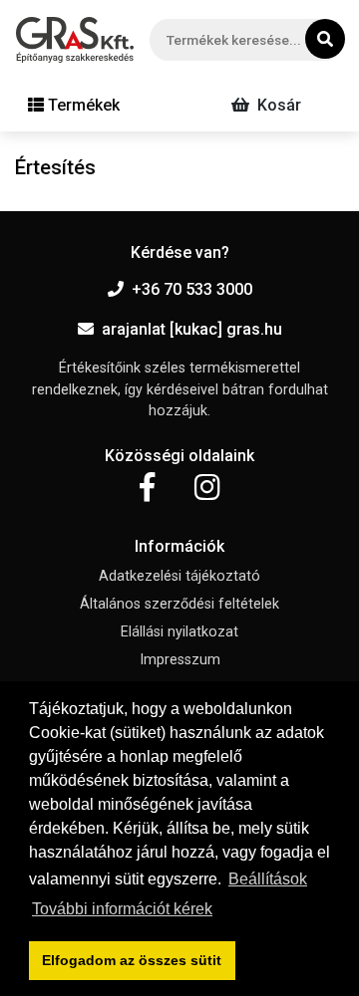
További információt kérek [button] (122, 908)
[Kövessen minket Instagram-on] (207, 488)
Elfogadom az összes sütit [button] (131, 960)
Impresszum (180, 659)
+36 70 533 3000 (192, 289)
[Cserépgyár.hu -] (75, 40)
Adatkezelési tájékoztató (179, 576)
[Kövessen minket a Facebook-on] (147, 488)
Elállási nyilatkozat (179, 631)
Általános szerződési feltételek (179, 604)
